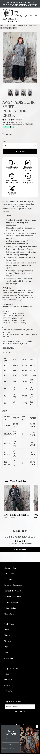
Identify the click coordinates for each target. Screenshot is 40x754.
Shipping (8, 579)
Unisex (7, 635)
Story (6, 674)
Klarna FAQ (9, 614)
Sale (6, 653)
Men (6, 647)
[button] (7, 120)
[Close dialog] (37, 726)
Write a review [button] (20, 549)
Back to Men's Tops (22, 531)
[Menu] (36, 15)
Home (2, 26)
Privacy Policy (10, 608)
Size (4, 142)
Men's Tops (10, 26)
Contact (7, 685)
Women (7, 641)
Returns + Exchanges (13, 585)
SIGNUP (11, 744)
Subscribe (8, 691)
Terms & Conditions (12, 597)
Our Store (8, 680)
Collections (9, 658)
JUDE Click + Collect (12, 591)
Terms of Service (11, 602)
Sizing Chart (9, 573)
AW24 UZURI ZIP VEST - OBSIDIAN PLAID (15, 515)
